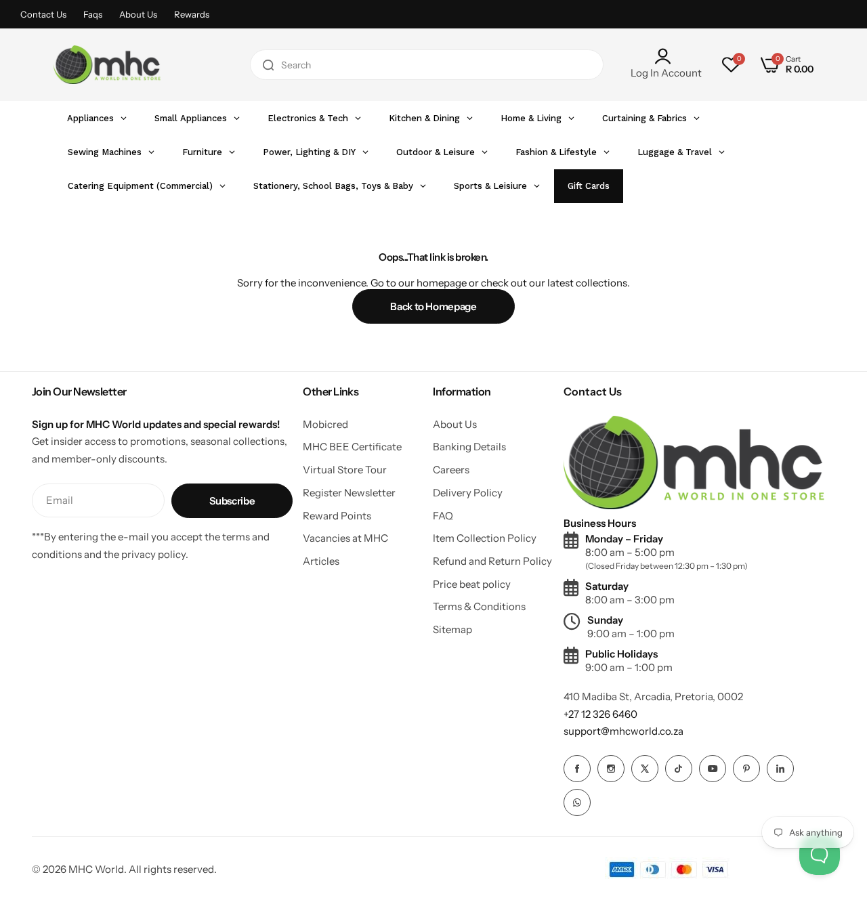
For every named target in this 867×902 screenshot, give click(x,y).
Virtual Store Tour (345, 469)
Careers (451, 469)
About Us (138, 14)
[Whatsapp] (577, 802)
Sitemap (452, 629)
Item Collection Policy (484, 538)
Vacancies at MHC (345, 538)
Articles (321, 561)
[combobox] (427, 64)
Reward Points (337, 515)
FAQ (443, 515)
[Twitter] (644, 768)
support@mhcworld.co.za (623, 731)
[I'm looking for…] (268, 64)
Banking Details (469, 446)
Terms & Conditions (479, 606)
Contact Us (43, 14)
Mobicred (325, 424)
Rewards (191, 14)
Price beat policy (472, 584)
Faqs (92, 14)
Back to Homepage (433, 306)
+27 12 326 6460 (600, 714)
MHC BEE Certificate (352, 446)
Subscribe (232, 500)
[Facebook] (577, 768)
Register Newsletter (349, 492)
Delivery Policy (468, 492)
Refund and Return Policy (492, 561)
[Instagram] (611, 768)
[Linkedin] (780, 768)
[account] (666, 56)
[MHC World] (107, 64)
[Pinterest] (746, 768)
